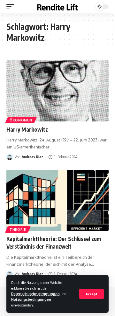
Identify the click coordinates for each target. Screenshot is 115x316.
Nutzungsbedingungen (31, 299)
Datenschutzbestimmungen (35, 294)
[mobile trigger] (11, 6)
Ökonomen (21, 120)
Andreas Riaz (32, 157)
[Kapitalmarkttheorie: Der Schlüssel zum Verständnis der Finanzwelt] (57, 200)
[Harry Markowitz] (57, 90)
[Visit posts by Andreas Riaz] (9, 157)
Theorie (18, 229)
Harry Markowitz (27, 129)
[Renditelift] (57, 7)
